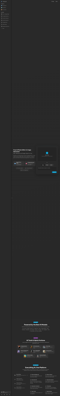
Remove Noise (49, 391)
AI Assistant (49, 386)
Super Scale (34, 391)
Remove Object (49, 374)
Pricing (53, 1)
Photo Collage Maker (25, 170)
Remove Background (35, 374)
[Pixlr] (5, 1)
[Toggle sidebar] (12, 198)
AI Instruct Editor (20, 168)
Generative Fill (34, 379)
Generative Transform (35, 386)
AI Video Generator (29, 168)
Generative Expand (50, 379)
